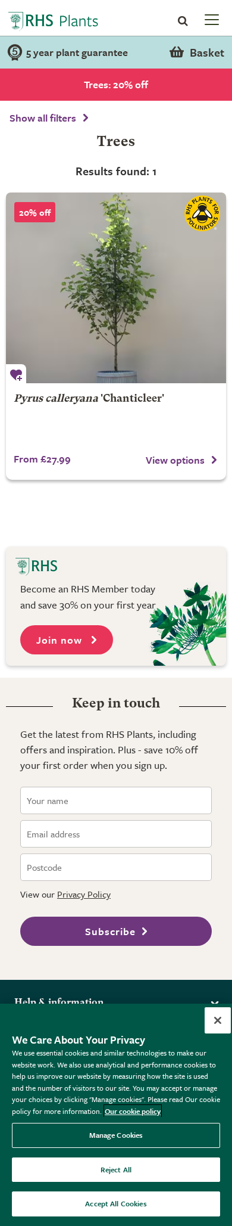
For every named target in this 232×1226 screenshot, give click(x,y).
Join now (60, 639)
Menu (210, 19)
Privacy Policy (84, 894)
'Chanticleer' (89, 399)
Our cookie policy (133, 1111)
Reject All (116, 1169)
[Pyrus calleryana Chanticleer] (116, 288)
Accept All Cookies (115, 1203)
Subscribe (110, 931)
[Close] (218, 1020)
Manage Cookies (116, 1134)
